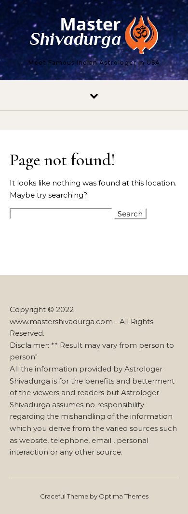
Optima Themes (123, 496)
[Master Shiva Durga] (94, 35)
